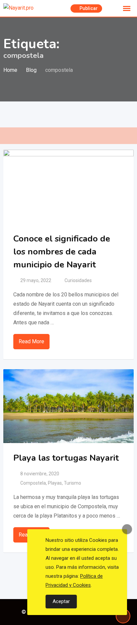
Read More (31, 341)
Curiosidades (78, 280)
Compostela (33, 483)
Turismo (72, 483)
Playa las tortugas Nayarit (66, 458)
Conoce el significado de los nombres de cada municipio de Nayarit (61, 251)
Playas (55, 483)
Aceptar (61, 601)
